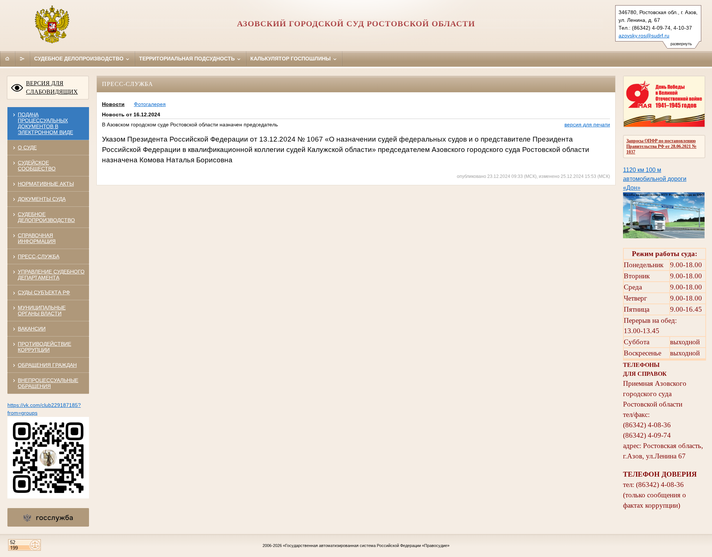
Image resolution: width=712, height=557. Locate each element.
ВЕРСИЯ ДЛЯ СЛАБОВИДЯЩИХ (52, 87)
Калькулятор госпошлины (291, 59)
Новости (113, 104)
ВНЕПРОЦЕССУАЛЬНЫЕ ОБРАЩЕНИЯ (48, 383)
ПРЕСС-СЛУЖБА (38, 256)
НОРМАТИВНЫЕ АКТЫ (46, 184)
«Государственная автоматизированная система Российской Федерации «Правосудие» (366, 545)
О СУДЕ (27, 147)
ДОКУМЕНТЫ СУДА (42, 199)
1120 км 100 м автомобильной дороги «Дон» (654, 179)
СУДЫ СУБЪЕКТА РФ (44, 292)
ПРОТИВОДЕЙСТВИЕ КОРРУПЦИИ (44, 347)
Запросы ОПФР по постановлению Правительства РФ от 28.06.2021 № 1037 (661, 146)
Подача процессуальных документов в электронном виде (45, 123)
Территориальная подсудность (187, 59)
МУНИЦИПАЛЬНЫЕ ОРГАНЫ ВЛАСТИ (42, 310)
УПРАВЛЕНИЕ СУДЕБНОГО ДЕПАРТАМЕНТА (51, 275)
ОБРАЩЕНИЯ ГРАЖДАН (47, 365)
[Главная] (7, 58)
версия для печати (587, 124)
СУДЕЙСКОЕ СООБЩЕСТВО (37, 166)
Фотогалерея (150, 104)
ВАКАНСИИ (32, 329)
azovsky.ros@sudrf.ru (644, 36)
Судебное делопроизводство (79, 59)
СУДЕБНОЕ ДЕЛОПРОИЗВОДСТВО (46, 217)
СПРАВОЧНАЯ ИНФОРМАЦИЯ (37, 238)
